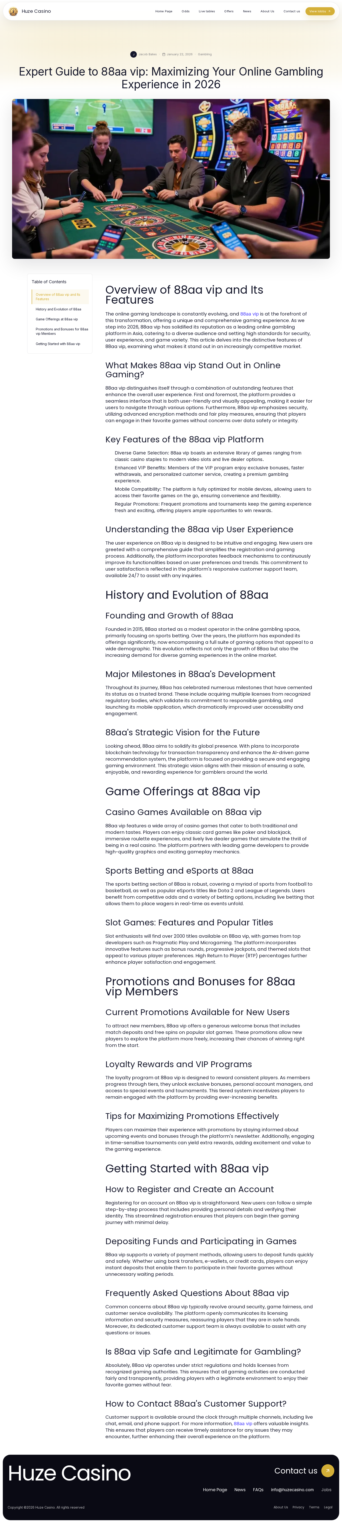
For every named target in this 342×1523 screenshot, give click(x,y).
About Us (281, 1507)
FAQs (258, 1490)
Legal (328, 1507)
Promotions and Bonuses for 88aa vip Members (62, 331)
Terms (314, 1507)
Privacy (298, 1507)
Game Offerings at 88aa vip (57, 319)
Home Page (215, 1490)
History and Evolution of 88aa (58, 309)
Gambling (205, 54)
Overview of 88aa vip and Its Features (58, 297)
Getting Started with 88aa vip (58, 344)
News (240, 1490)
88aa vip (249, 314)
